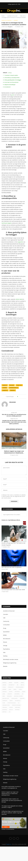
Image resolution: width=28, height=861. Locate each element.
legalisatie (9, 693)
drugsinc (10, 26)
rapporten (20, 242)
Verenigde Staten (6, 705)
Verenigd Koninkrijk (16, 705)
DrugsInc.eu (8, 844)
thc (18, 702)
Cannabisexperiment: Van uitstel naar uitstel (13, 589)
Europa (20, 689)
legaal (3, 693)
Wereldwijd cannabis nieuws (10, 659)
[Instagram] (14, 838)
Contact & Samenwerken (8, 829)
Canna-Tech (19, 385)
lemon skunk (19, 299)
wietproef (17, 709)
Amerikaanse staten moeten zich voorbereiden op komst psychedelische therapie (12, 800)
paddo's (11, 700)
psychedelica (17, 700)
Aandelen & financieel (12, 16)
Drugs (4, 628)
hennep (23, 691)
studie (3, 702)
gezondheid (17, 691)
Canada (22, 682)
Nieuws (5, 642)
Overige (5, 645)
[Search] (26, 11)
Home (3, 16)
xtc (9, 711)
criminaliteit (11, 687)
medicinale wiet (5, 698)
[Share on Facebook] (19, 396)
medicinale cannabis (18, 696)
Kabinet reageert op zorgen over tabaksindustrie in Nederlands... (14, 452)
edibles (14, 689)
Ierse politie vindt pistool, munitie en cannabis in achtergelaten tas (11, 787)
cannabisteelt (11, 684)
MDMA (5, 635)
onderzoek (4, 700)
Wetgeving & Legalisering (9, 663)
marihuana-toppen (6, 223)
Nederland (22, 698)
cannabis (5, 387)
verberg (9, 72)
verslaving (4, 707)
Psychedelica (6, 649)
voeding (11, 707)
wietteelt (4, 711)
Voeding (5, 656)
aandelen (5, 385)
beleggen (12, 385)
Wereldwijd (17, 707)
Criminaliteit (6, 624)
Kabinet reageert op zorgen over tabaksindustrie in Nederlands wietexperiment (10, 793)
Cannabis (5, 614)
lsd (22, 693)
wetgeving (4, 709)
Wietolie (5, 666)
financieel (12, 390)
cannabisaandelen (13, 387)
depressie (4, 689)
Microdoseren (6, 638)
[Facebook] (12, 6)
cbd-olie (22, 684)
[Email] (17, 838)
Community (6, 621)
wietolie (11, 709)
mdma (3, 696)
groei (12, 95)
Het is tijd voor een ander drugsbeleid (11, 567)
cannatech (5, 390)
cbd (17, 684)
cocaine (4, 687)
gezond (10, 691)
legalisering (17, 693)
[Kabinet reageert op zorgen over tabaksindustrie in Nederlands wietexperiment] (14, 440)
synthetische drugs (11, 702)
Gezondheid (6, 631)
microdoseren (14, 698)
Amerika (10, 682)
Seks (4, 652)
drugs (10, 689)
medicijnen (9, 696)
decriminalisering (19, 687)
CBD (4, 618)
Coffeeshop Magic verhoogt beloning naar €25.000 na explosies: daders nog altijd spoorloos (12, 812)
